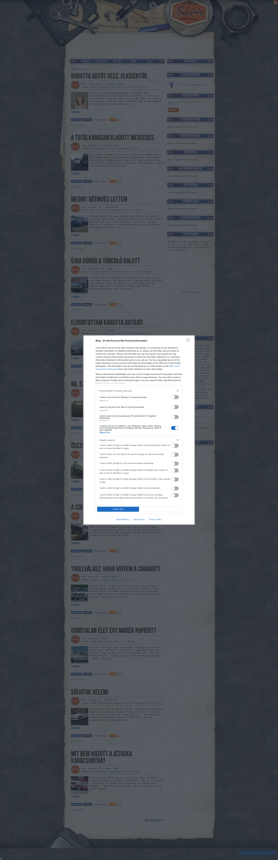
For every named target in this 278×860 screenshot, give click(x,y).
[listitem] (139, 390)
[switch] (175, 397)
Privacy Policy (155, 519)
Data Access (139, 519)
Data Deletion (122, 519)
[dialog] (139, 430)
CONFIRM (118, 509)
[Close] (189, 341)
